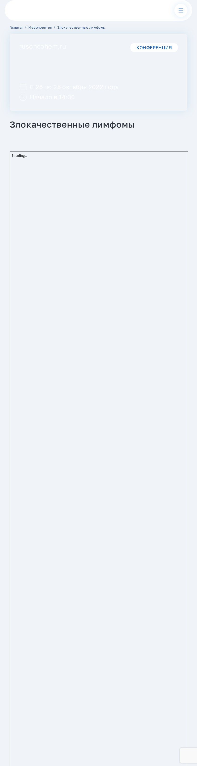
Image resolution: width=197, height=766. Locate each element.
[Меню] (180, 10)
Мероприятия (40, 27)
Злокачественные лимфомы (81, 27)
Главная (16, 27)
